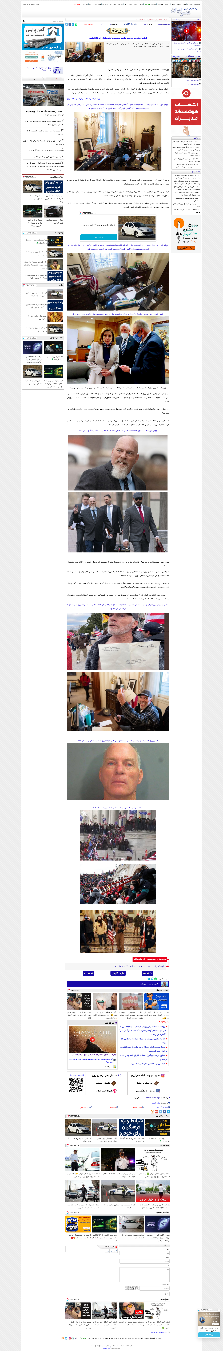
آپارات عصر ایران (104, 1091)
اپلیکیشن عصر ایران (76, 1075)
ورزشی (125, 4)
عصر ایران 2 (85, 4)
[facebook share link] (70, 24)
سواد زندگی (147, 4)
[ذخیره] (129, 24)
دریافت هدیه (209, 1334)
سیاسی (141, 4)
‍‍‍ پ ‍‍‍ (134, 23)
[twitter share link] (66, 24)
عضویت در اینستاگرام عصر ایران (146, 1075)
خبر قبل (90, 973)
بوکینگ (107, 1251)
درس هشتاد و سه (193, 80)
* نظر (167, 1265)
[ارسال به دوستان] (127, 24)
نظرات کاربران (118, 973)
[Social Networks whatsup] (155, 978)
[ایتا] (152, 1111)
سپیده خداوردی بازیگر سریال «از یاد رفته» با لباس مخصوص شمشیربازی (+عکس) (186, 148)
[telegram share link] (73, 24)
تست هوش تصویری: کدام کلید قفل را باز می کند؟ (187, 210)
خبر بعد (146, 973)
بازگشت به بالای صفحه (159, 1332)
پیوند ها (154, 4)
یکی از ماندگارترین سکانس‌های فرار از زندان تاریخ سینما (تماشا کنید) (93, 1055)
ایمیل (167, 1257)
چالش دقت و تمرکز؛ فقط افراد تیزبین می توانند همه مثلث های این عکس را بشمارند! (187, 176)
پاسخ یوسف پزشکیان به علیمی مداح (47, 157)
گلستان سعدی (103, 1083)
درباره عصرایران (137, 1338)
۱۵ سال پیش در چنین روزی (104, 1075)
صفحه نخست (166, 24)
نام (168, 1249)
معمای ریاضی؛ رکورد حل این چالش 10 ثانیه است (186, 205)
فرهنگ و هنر (113, 4)
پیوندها (111, 1338)
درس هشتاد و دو (193, 84)
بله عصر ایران (72, 98)
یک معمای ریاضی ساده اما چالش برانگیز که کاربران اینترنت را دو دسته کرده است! (186, 188)
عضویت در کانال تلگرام (93, 98)
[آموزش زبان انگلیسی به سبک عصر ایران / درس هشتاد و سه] (186, 68)
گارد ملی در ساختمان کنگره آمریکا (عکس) (148, 1063)
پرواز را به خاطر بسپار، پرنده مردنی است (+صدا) (38, 69)
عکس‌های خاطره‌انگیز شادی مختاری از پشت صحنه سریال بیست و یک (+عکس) (187, 165)
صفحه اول (197, 4)
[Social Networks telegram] (149, 978)
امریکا (154, 1103)
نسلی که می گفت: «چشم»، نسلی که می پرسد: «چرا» (152, 20)
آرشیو (184, 4)
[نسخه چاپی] (125, 24)
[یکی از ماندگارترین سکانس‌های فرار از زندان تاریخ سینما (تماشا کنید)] (92, 1039)
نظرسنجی (173, 4)
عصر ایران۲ (146, 1338)
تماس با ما (190, 4)
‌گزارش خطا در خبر (88, 24)
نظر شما (166, 1245)
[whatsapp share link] (76, 24)
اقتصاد (135, 4)
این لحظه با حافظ (145, 1083)
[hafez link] (118, 31)
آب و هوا (167, 4)
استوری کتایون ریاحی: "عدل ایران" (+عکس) (45, 150)
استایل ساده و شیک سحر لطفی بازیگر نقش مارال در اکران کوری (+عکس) (186, 143)
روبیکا (81, 98)
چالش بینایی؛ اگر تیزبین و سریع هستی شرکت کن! (187, 199)
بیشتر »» (176, 20)
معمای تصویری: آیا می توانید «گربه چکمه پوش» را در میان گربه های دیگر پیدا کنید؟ (187, 182)
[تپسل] (81, 213)
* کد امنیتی (165, 1284)
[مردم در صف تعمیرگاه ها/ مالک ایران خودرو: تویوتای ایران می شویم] (43, 95)
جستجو (179, 4)
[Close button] (219, 1309)
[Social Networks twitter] (152, 978)
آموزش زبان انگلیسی (145, 1091)
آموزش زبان (77, 4)
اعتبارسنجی (114, 1251)
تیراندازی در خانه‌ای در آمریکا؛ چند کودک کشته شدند (187, 44)
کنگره (158, 1103)
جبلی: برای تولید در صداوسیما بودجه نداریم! (188, 50)
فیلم (90, 4)
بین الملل (120, 4)
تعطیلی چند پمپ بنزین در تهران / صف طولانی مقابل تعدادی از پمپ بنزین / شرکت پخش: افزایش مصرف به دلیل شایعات (45, 166)
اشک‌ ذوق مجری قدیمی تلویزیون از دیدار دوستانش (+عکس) (187, 160)
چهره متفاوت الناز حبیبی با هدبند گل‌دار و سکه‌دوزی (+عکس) (187, 154)
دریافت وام (99, 237)
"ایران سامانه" (107, 1348)
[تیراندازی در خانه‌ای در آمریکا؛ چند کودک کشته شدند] (186, 31)
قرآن (99, 4)
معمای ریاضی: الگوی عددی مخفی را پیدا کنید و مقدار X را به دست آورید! (187, 193)
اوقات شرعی (160, 4)
